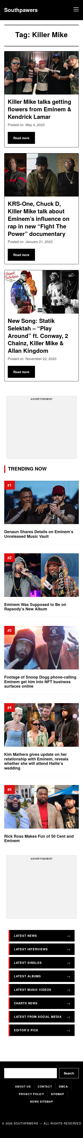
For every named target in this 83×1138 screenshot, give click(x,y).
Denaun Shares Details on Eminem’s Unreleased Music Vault (38, 534)
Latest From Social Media (38, 1017)
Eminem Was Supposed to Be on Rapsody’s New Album (35, 606)
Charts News (26, 1003)
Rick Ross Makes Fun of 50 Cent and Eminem (39, 838)
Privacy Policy (31, 1094)
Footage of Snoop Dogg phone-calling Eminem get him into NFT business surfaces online (40, 682)
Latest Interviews (31, 949)
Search (69, 1073)
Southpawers (21, 9)
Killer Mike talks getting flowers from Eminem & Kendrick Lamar (39, 109)
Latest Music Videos (32, 990)
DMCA (63, 1086)
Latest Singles (28, 963)
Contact (45, 1086)
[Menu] (75, 10)
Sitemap (57, 1094)
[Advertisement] (41, 429)
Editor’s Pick (26, 1030)
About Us (23, 1086)
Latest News (25, 936)
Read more (21, 138)
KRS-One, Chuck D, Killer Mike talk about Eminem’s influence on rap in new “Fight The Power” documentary (38, 218)
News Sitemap (41, 1101)
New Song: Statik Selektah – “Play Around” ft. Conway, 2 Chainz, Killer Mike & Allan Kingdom (38, 335)
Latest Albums (27, 976)
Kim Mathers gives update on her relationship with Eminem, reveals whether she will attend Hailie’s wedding (36, 761)
